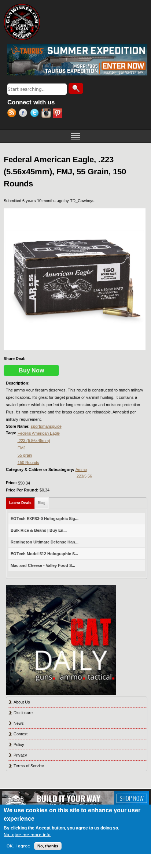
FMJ (22, 448)
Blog (41, 503)
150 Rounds (28, 462)
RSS (13, 113)
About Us (22, 702)
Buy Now (31, 370)
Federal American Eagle (39, 433)
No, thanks (47, 846)
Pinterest (58, 113)
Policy (19, 744)
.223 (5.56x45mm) (34, 440)
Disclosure (23, 712)
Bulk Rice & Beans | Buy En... (39, 530)
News (19, 723)
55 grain (25, 455)
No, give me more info (27, 834)
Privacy (20, 755)
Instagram (47, 113)
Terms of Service (29, 766)
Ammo (81, 469)
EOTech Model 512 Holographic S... (44, 554)
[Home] (22, 22)
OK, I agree (18, 846)
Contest (20, 734)
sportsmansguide (46, 426)
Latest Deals (22, 503)
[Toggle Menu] (75, 135)
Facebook (24, 113)
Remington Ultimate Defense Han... (44, 542)
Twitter (35, 113)
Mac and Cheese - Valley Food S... (43, 565)
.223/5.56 (84, 476)
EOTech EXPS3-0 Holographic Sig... (44, 518)
